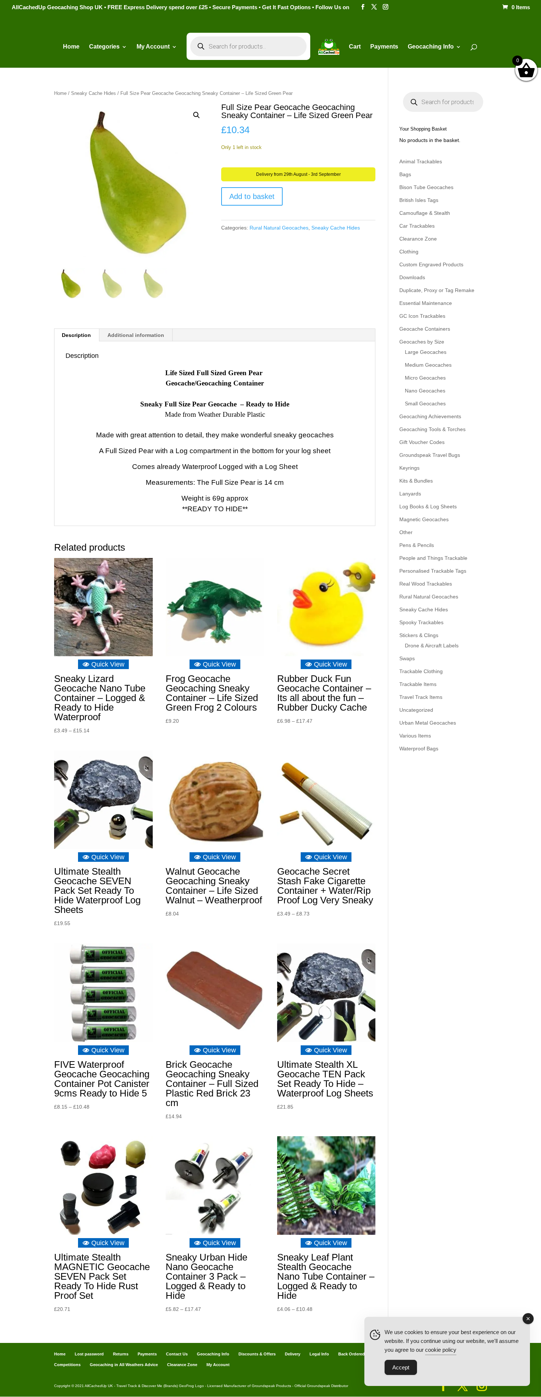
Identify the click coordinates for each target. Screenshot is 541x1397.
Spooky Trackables (421, 622)
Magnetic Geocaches (424, 519)
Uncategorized (416, 710)
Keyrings (409, 468)
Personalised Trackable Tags (432, 571)
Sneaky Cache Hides (93, 93)
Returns (120, 1354)
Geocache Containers (424, 329)
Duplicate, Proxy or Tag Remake (436, 290)
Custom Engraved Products (431, 264)
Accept (400, 1367)
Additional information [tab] (135, 335)
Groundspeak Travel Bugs (429, 455)
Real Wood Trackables (425, 584)
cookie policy (440, 1350)
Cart (355, 47)
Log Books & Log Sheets (428, 506)
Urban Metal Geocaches (427, 723)
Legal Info (319, 1354)
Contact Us (177, 1354)
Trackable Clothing (421, 671)
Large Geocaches (425, 352)
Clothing (408, 252)
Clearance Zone (418, 239)
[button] (196, 115)
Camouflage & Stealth (424, 213)
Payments (384, 47)
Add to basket (252, 196)
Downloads (412, 277)
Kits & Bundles (416, 481)
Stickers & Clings (418, 635)
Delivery (292, 1354)
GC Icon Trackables (422, 316)
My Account (153, 47)
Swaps (407, 658)
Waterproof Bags (418, 748)
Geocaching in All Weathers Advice (124, 1364)
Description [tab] (76, 335)
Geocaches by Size (421, 342)
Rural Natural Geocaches (279, 228)
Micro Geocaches (425, 378)
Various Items (415, 736)
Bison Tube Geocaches (426, 187)
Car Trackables (417, 226)
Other (406, 532)
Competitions (67, 1364)
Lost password (89, 1354)
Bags (405, 174)
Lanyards (410, 494)
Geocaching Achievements (430, 416)
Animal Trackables (420, 161)
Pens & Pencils (416, 545)
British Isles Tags (418, 200)
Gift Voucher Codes (422, 442)
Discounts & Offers (257, 1354)
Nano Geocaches (425, 391)
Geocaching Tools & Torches (432, 429)
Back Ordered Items (357, 1354)
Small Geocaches (425, 403)
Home (71, 47)
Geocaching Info (213, 1354)
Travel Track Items (420, 697)
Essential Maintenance (425, 303)
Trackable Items (417, 684)
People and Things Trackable (433, 558)
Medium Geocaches (428, 365)
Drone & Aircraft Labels (432, 645)
